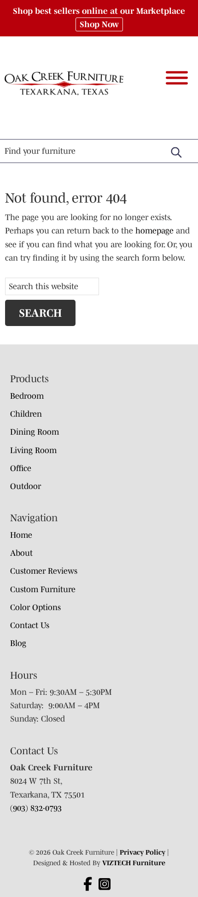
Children (26, 414)
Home (21, 535)
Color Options (35, 607)
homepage (154, 230)
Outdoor (25, 486)
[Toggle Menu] (177, 77)
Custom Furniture (43, 589)
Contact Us (29, 625)
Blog (18, 643)
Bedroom (27, 396)
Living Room (33, 450)
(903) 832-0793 (36, 808)
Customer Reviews (43, 571)
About (21, 553)
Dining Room (34, 432)
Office (20, 468)
